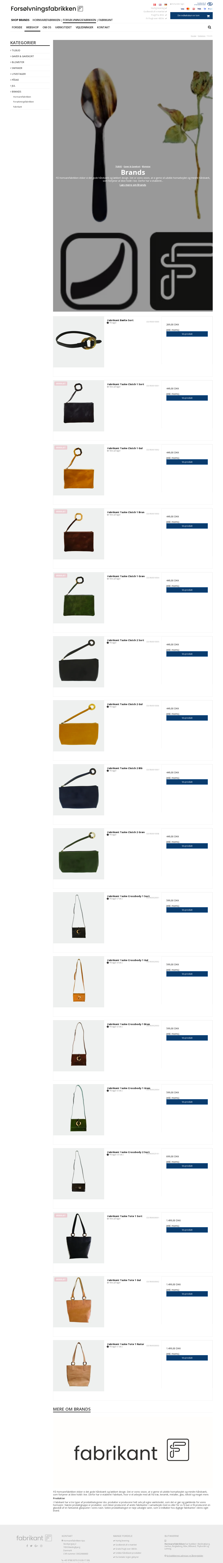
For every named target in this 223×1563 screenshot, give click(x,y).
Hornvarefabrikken (46, 20)
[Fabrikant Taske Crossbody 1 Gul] (78, 981)
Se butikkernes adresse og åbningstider (185, 1555)
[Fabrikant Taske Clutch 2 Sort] (78, 661)
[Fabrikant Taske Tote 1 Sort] (78, 1237)
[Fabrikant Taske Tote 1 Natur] (78, 1365)
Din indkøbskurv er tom (188, 15)
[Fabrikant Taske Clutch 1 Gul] (78, 469)
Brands (16, 91)
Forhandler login (177, 4)
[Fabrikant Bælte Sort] (78, 341)
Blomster (17, 62)
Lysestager (18, 73)
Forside (17, 27)
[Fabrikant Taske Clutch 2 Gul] (78, 725)
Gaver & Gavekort (22, 56)
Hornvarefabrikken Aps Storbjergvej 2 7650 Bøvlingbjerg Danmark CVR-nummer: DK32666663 (75, 1547)
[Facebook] (27, 1545)
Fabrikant (106, 20)
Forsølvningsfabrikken (79, 20)
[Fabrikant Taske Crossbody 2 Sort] (78, 1173)
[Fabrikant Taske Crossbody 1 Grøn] (78, 1109)
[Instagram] (41, 1545)
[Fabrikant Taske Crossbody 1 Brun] (78, 1045)
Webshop (32, 27)
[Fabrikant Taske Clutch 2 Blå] (78, 789)
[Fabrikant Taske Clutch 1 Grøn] (78, 597)
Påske (15, 79)
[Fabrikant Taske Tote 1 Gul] (78, 1301)
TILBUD (15, 50)
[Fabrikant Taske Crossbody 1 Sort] (78, 917)
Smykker (16, 68)
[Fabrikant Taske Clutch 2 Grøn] (78, 853)
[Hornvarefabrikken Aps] (47, 9)
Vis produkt (187, 334)
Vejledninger (84, 27)
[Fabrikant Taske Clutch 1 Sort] (78, 405)
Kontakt (103, 27)
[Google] (36, 1545)
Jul (13, 85)
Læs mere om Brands (133, 185)
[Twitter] (31, 1545)
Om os (47, 27)
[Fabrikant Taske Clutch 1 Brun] (78, 533)
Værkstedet (63, 27)
